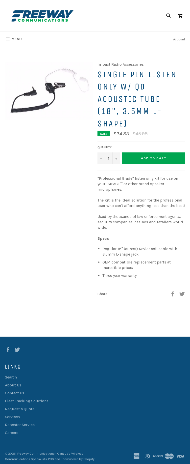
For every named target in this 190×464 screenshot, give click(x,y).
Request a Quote (19, 408)
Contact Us (14, 393)
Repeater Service (20, 424)
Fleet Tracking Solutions (26, 401)
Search (11, 377)
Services (12, 416)
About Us (13, 385)
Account (179, 39)
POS (51, 459)
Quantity (104, 147)
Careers (11, 432)
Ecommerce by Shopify (78, 459)
